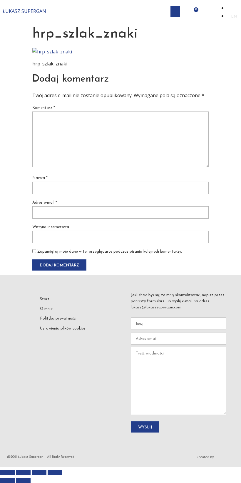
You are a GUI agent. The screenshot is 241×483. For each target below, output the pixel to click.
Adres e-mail (44, 203)
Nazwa (40, 178)
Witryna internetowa (50, 227)
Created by (205, 457)
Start (44, 299)
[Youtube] (71, 337)
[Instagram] (58, 337)
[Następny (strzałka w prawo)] (23, 480)
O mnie (46, 309)
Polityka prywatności (58, 318)
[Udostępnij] (39, 472)
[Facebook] (45, 337)
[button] (175, 11)
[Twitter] (84, 337)
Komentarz (43, 108)
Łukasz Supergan (24, 11)
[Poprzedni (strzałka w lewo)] (7, 480)
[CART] (194, 11)
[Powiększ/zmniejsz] (7, 472)
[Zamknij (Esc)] (55, 472)
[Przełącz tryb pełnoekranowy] (23, 472)
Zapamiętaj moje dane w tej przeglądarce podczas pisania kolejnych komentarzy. (109, 252)
